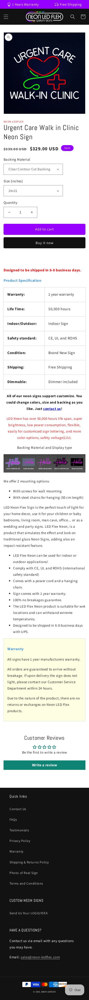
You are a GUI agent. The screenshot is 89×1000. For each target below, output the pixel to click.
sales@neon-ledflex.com (40, 957)
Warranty (16, 851)
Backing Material (17, 159)
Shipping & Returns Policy (29, 862)
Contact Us (17, 809)
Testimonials (19, 830)
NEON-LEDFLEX (48, 991)
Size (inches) (13, 181)
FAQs (13, 819)
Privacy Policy (19, 841)
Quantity (10, 202)
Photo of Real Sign (23, 873)
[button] (6, 17)
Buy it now (45, 243)
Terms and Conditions (26, 883)
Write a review (44, 765)
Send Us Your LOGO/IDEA (28, 913)
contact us (52, 408)
